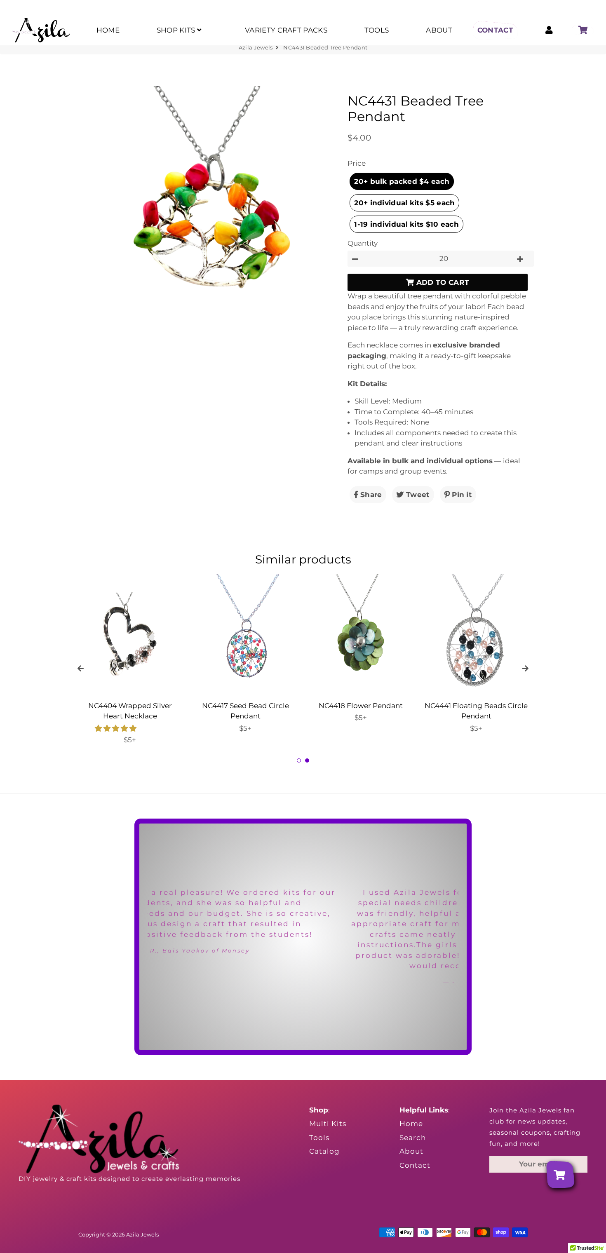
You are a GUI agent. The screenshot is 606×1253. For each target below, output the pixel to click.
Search (412, 1137)
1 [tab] (299, 760)
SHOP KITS (177, 30)
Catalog (324, 1151)
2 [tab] (307, 760)
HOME (108, 30)
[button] (116, 728)
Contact (414, 1165)
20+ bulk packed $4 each (401, 181)
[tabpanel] (129, 660)
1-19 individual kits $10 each (406, 224)
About (411, 1151)
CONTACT (495, 30)
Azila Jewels (256, 47)
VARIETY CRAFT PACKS (286, 30)
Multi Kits (327, 1123)
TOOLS (376, 30)
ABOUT (439, 30)
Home (411, 1123)
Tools (319, 1137)
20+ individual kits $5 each (404, 203)
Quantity (363, 243)
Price (357, 163)
